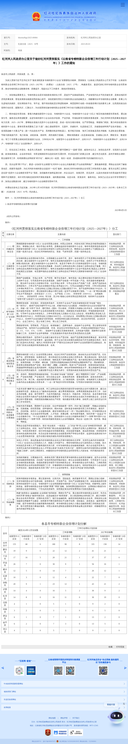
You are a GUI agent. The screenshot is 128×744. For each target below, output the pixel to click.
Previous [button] (2, 668)
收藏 (110, 647)
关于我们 (75, 718)
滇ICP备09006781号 (49, 741)
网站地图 (52, 718)
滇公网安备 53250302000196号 (69, 741)
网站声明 (64, 718)
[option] (25, 668)
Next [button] (125, 668)
